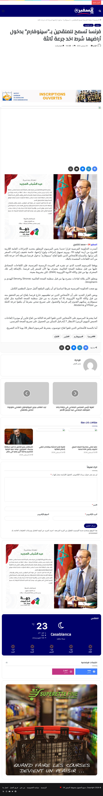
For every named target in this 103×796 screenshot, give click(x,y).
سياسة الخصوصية (33, 787)
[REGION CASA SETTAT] (51, 206)
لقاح (56, 336)
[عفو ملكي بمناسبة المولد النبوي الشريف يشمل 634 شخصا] (83, 437)
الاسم (94, 505)
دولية (90, 20)
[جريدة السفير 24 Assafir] (84, 11)
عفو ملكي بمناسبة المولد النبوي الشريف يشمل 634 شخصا (84, 448)
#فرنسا (91, 336)
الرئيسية (96, 20)
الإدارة (95, 46)
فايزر (66, 336)
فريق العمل (14, 787)
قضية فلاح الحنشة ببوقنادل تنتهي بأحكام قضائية (52, 448)
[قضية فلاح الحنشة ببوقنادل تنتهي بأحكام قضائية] (51, 437)
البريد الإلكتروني (91, 514)
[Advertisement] (51, 68)
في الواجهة (88, 25)
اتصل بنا (5, 787)
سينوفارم (78, 336)
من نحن (22, 787)
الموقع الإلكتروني (43, 514)
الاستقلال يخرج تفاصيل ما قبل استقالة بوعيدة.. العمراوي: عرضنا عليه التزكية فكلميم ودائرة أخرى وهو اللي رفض (19, 449)
